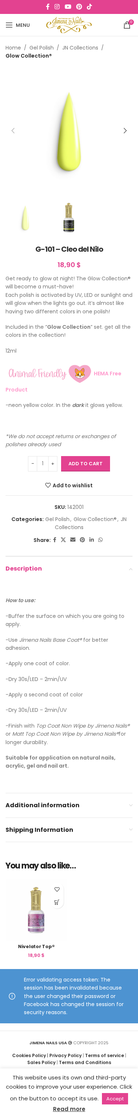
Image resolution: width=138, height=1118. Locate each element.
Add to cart (85, 463)
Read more (69, 1109)
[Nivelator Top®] (36, 910)
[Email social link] (73, 540)
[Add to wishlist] (57, 889)
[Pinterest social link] (79, 6)
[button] (13, 130)
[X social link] (63, 540)
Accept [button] (115, 1098)
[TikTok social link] (89, 6)
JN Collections (80, 47)
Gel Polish (41, 47)
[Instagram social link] (57, 6)
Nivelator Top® (36, 946)
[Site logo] (69, 24)
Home (13, 47)
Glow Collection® (29, 55)
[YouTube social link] (68, 6)
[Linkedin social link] (91, 540)
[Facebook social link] (47, 6)
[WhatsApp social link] (100, 540)
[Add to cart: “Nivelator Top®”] (57, 902)
